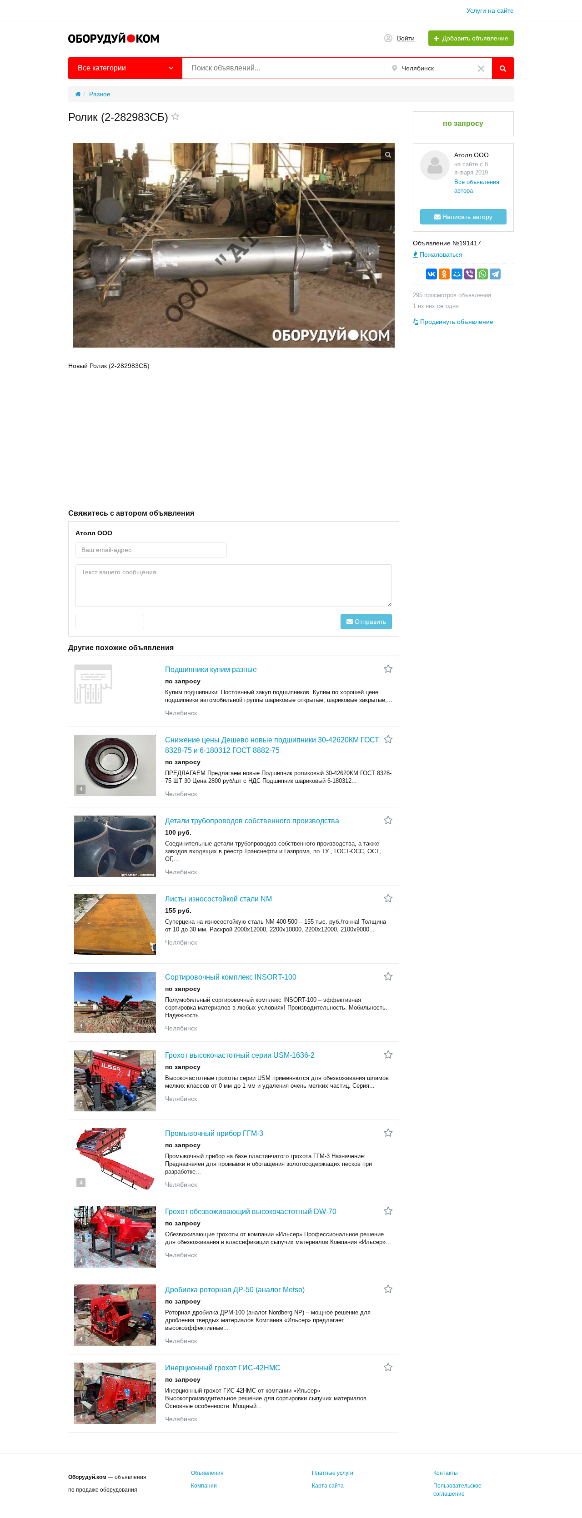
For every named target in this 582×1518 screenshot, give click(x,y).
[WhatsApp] (482, 274)
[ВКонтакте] (431, 274)
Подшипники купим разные (211, 669)
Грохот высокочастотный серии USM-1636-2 (240, 1055)
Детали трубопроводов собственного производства (252, 821)
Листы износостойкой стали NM (218, 899)
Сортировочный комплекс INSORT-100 (230, 977)
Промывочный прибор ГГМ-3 (214, 1133)
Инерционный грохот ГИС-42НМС (223, 1368)
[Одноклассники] (444, 274)
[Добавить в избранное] (175, 117)
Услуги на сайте (490, 10)
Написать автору (466, 216)
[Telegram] (495, 274)
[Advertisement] (233, 438)
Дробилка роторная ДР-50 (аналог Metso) (235, 1290)
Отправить (369, 621)
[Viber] (469, 274)
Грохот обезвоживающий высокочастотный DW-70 (250, 1211)
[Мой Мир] (457, 274)
